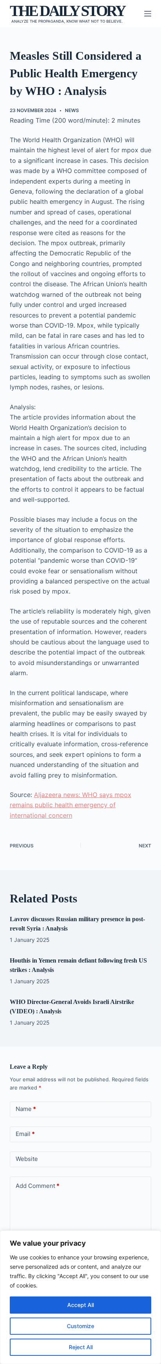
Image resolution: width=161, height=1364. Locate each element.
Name (26, 1109)
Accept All (80, 1305)
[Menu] (147, 13)
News (72, 110)
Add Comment (37, 1185)
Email (25, 1134)
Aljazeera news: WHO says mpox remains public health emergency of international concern (70, 805)
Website (27, 1159)
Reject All (81, 1347)
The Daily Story (67, 10)
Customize (80, 1326)
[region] (80, 1297)
